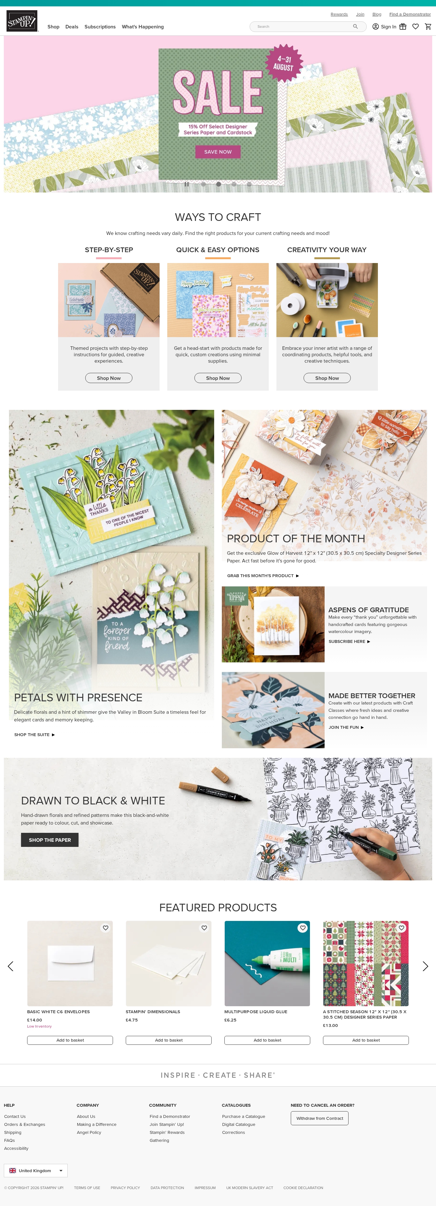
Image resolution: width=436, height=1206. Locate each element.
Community (163, 1105)
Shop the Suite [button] (31, 734)
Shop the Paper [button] (50, 840)
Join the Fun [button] (344, 727)
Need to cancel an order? (322, 1105)
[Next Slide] (425, 975)
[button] (403, 26)
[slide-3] (249, 184)
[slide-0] (203, 184)
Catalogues (236, 1105)
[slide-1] (218, 184)
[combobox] (308, 26)
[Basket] (428, 26)
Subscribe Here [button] (347, 641)
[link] (415, 26)
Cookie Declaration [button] (303, 1188)
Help (9, 1105)
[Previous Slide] (11, 975)
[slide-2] (234, 184)
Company (88, 1105)
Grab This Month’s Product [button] (260, 575)
